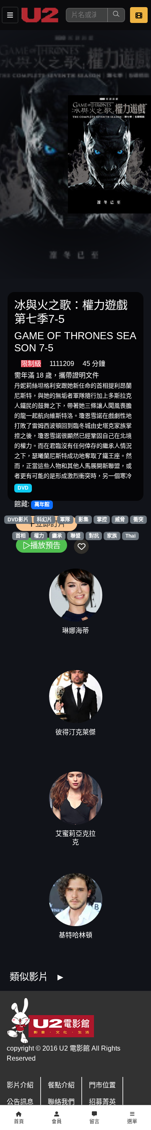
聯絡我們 (61, 1101)
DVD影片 (18, 520)
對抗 (94, 536)
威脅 (120, 520)
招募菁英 (102, 1101)
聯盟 (75, 536)
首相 (21, 536)
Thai (130, 536)
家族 (112, 536)
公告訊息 (20, 1101)
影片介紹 (20, 1085)
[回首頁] (40, 15)
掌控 (102, 520)
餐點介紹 (61, 1085)
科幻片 (44, 520)
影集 (83, 520)
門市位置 (102, 1085)
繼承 (57, 536)
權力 (39, 536)
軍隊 (65, 520)
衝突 (138, 520)
